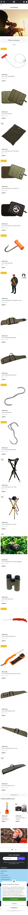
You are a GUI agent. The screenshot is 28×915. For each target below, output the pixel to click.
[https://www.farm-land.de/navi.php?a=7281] (14, 835)
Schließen (14, 903)
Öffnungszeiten (4, 871)
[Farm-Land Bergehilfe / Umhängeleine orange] (14, 284)
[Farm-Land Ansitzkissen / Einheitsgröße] (14, 134)
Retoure (2, 873)
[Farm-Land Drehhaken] (14, 396)
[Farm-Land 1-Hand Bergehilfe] (14, 60)
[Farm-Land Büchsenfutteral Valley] (14, 321)
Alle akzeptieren (14, 899)
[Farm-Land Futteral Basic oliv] (14, 769)
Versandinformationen (5, 879)
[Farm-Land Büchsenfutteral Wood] (14, 358)
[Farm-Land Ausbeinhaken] (14, 246)
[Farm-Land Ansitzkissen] (14, 97)
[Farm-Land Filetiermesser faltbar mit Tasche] (14, 657)
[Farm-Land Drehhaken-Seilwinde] (14, 433)
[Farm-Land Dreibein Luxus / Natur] (14, 508)
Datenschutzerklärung (20, 895)
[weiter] (18, 795)
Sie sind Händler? (4, 875)
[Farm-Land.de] (14, 1)
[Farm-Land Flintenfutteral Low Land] (14, 732)
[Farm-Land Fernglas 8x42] (14, 582)
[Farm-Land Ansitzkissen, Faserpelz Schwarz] (14, 209)
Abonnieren (21, 858)
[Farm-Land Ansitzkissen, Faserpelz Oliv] (14, 172)
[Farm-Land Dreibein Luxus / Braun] (14, 470)
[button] (24, 2)
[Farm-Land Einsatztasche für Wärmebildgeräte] (14, 545)
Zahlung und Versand (5, 877)
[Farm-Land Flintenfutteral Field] (14, 694)
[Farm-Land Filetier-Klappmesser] (14, 620)
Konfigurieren (14, 907)
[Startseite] (1, 4)
